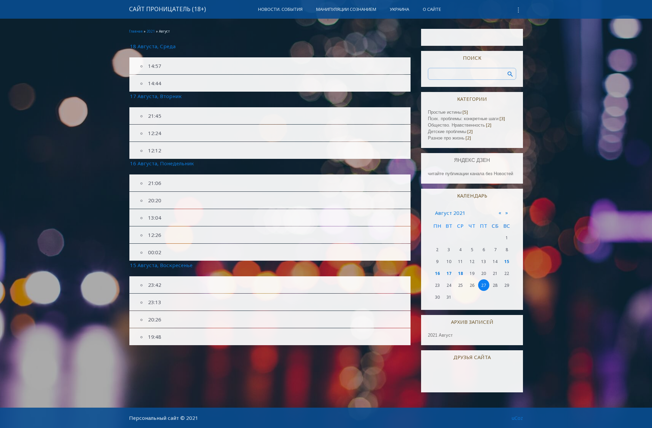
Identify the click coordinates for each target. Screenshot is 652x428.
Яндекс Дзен (472, 160)
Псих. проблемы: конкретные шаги (463, 118)
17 (449, 273)
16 (437, 273)
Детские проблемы (447, 131)
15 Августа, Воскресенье (161, 265)
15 (506, 261)
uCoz (517, 417)
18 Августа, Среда (153, 46)
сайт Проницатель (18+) (167, 9)
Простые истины (444, 112)
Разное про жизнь (446, 138)
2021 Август (440, 335)
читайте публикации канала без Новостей (470, 173)
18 (460, 273)
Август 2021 (450, 212)
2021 (151, 31)
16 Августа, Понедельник (162, 163)
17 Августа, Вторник (156, 96)
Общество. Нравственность (456, 125)
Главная (136, 31)
